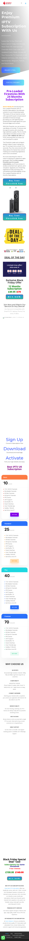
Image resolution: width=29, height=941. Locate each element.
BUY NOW (14, 296)
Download (14, 448)
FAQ (12, 933)
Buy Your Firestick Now (14, 182)
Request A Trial (10, 70)
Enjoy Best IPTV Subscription (12, 888)
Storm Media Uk (9, 921)
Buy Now (14, 514)
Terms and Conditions (18, 935)
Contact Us (9, 937)
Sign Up (14, 439)
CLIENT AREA (17, 937)
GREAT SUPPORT (14, 727)
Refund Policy (18, 933)
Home (7, 933)
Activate (14, 458)
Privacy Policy (6, 935)
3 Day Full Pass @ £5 (12, 82)
